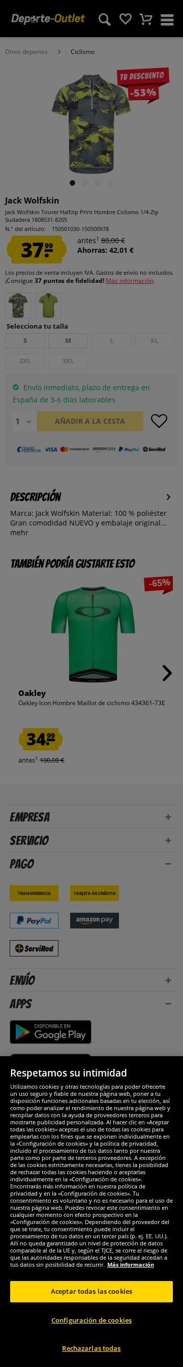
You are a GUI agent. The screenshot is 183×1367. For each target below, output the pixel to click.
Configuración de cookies (91, 1320)
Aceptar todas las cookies (91, 1291)
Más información (130, 1264)
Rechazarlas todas (91, 1348)
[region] (91, 1211)
